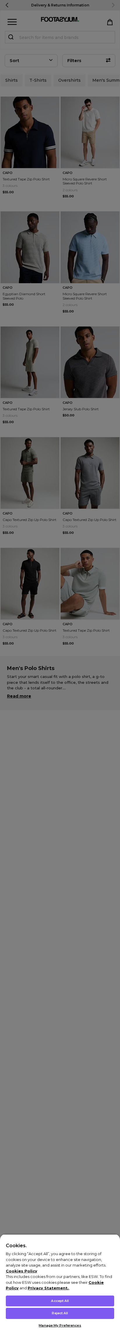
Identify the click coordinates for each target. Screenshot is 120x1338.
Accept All (60, 1301)
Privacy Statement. (48, 1288)
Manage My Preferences (60, 1325)
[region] (60, 1286)
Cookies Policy (21, 1271)
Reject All (60, 1313)
